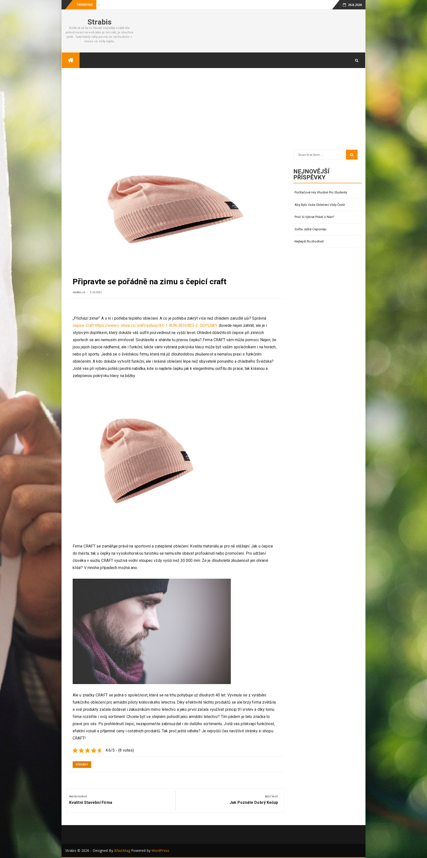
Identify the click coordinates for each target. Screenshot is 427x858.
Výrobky (82, 764)
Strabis (99, 22)
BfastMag (122, 850)
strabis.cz (79, 292)
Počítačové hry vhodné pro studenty (321, 192)
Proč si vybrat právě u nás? (315, 217)
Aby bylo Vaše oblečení (116, 5)
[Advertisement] (213, 105)
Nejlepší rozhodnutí (309, 241)
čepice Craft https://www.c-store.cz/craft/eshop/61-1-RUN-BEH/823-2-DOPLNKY (145, 325)
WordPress (160, 850)
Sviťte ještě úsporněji (310, 229)
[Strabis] (71, 60)
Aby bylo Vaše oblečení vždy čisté (320, 205)
